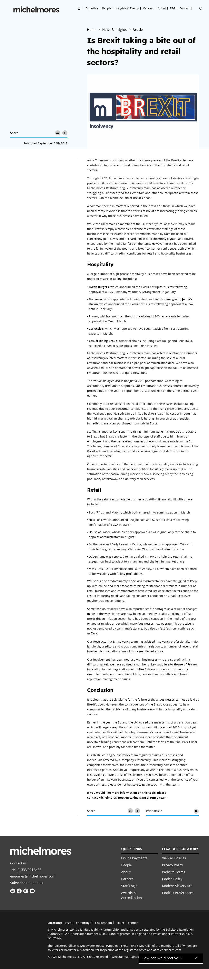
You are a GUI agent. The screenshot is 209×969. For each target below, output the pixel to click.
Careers (148, 8)
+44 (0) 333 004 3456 (25, 869)
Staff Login (129, 886)
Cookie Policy (172, 879)
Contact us (18, 863)
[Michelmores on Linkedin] (12, 891)
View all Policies (174, 858)
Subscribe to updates (26, 883)
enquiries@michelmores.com (32, 876)
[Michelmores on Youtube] (32, 891)
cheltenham (103, 923)
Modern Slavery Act (177, 886)
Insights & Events (127, 8)
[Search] (201, 8)
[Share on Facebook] (64, 132)
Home (79, 8)
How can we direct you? (162, 958)
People (106, 8)
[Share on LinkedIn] (57, 132)
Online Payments (134, 858)
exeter (120, 923)
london (133, 923)
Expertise (92, 8)
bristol (67, 923)
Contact (184, 8)
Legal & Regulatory (180, 849)
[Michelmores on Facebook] (19, 891)
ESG (172, 8)
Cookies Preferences (177, 893)
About (162, 8)
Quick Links (131, 849)
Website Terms (173, 872)
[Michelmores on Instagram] (25, 891)
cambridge (83, 923)
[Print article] (196, 810)
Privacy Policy (172, 865)
